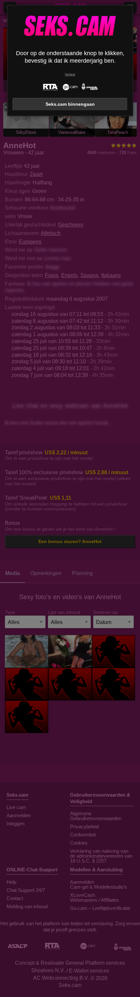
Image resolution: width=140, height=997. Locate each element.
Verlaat (70, 74)
